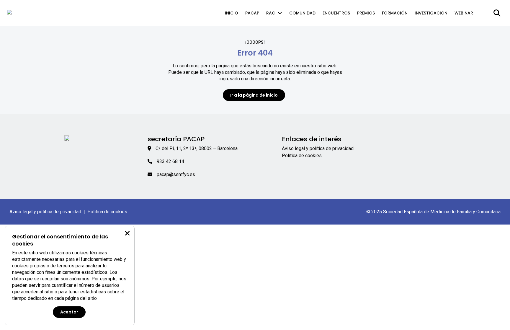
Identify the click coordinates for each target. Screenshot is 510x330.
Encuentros (336, 13)
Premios (366, 13)
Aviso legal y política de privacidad (318, 148)
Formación (395, 13)
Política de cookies (302, 155)
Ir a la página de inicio (254, 95)
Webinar (464, 13)
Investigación (431, 13)
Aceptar (69, 312)
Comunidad (302, 13)
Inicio (231, 13)
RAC (270, 13)
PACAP (252, 13)
